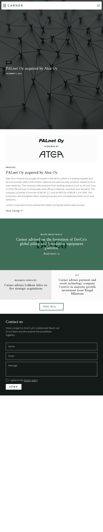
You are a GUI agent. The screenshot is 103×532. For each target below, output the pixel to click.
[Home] (13, 5)
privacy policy (31, 380)
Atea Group (13, 211)
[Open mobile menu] (98, 6)
